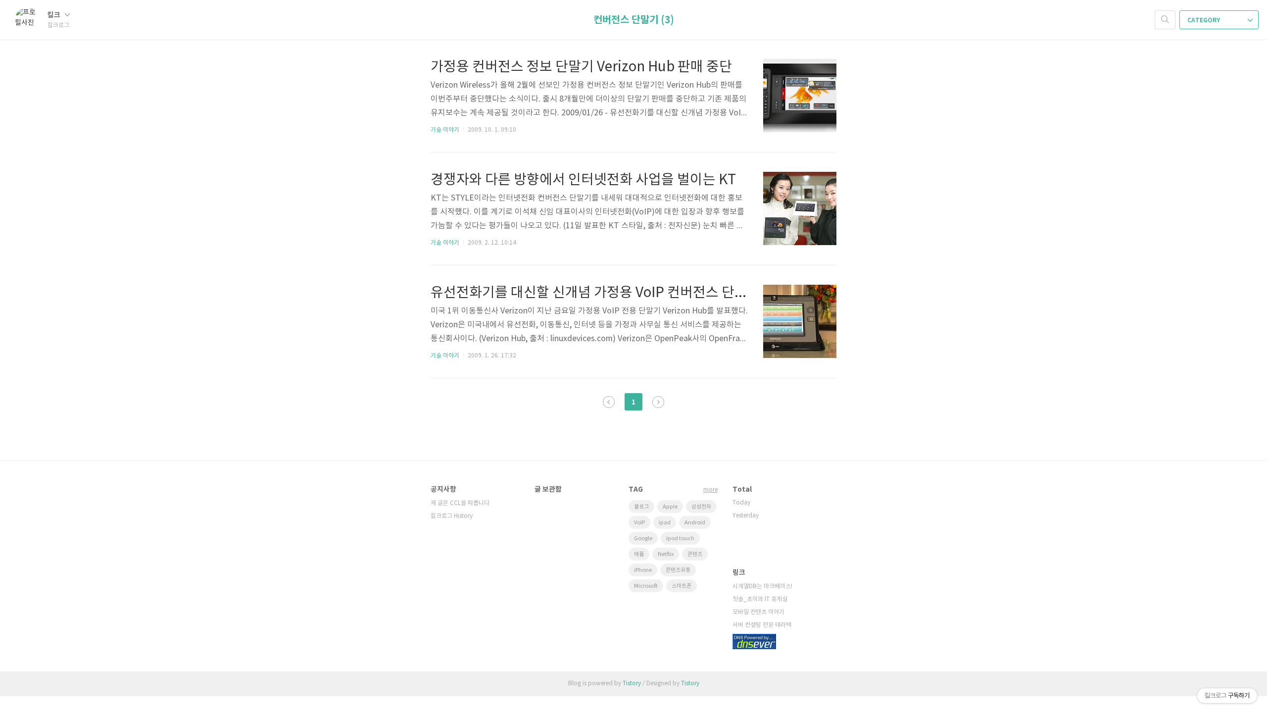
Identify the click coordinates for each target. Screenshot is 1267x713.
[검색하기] (1165, 20)
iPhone (643, 570)
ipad (665, 522)
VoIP (639, 522)
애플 (639, 554)
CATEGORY (1204, 20)
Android (694, 522)
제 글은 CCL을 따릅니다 (460, 503)
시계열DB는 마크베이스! (762, 586)
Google (643, 538)
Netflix (666, 554)
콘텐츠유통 (678, 570)
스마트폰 (681, 586)
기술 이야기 (445, 130)
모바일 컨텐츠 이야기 (758, 612)
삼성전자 (701, 507)
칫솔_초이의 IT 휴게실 (759, 599)
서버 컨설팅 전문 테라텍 (761, 625)
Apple (670, 507)
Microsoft (646, 586)
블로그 (641, 507)
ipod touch (680, 538)
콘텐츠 (694, 554)
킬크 (55, 15)
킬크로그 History (452, 516)
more (710, 490)
